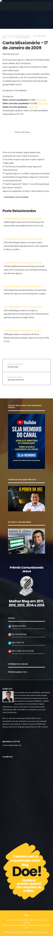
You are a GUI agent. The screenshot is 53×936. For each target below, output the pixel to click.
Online (17, 672)
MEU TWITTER (18, 643)
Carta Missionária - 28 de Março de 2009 (22, 331)
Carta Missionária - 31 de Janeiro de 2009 (23, 219)
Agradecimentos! (16, 378)
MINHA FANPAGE (19, 626)
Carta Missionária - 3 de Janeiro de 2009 (22, 286)
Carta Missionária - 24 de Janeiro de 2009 (23, 239)
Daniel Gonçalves (22, 36)
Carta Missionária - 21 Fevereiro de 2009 (22, 307)
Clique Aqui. (41, 100)
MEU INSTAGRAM (19, 634)
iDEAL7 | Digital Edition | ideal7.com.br (35, 932)
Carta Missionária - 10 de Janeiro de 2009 (23, 263)
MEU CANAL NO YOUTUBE (23, 651)
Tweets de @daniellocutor (12, 745)
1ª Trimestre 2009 (23, 38)
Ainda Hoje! (15, 365)
